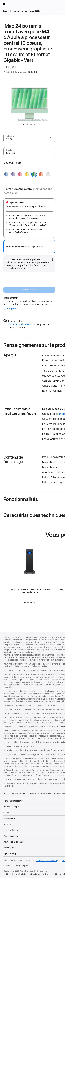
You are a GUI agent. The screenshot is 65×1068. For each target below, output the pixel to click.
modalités (29, 652)
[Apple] (4, 793)
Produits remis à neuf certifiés (22, 11)
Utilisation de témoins (38, 874)
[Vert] (34, 174)
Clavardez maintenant (20, 324)
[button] (46, 4)
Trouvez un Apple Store (46, 860)
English (25, 866)
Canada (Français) (11, 866)
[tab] (23, 124)
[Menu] (61, 4)
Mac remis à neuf (18, 793)
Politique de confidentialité (15, 874)
